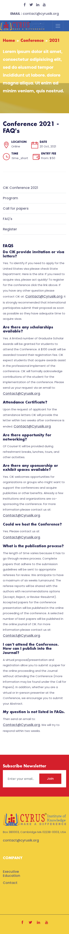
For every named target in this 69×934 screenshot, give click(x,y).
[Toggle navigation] (58, 25)
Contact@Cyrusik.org (43, 296)
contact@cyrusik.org (34, 13)
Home (9, 41)
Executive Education (11, 873)
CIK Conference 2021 (20, 188)
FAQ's (7, 219)
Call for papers (16, 209)
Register (10, 229)
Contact (10, 882)
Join (50, 778)
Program (10, 198)
